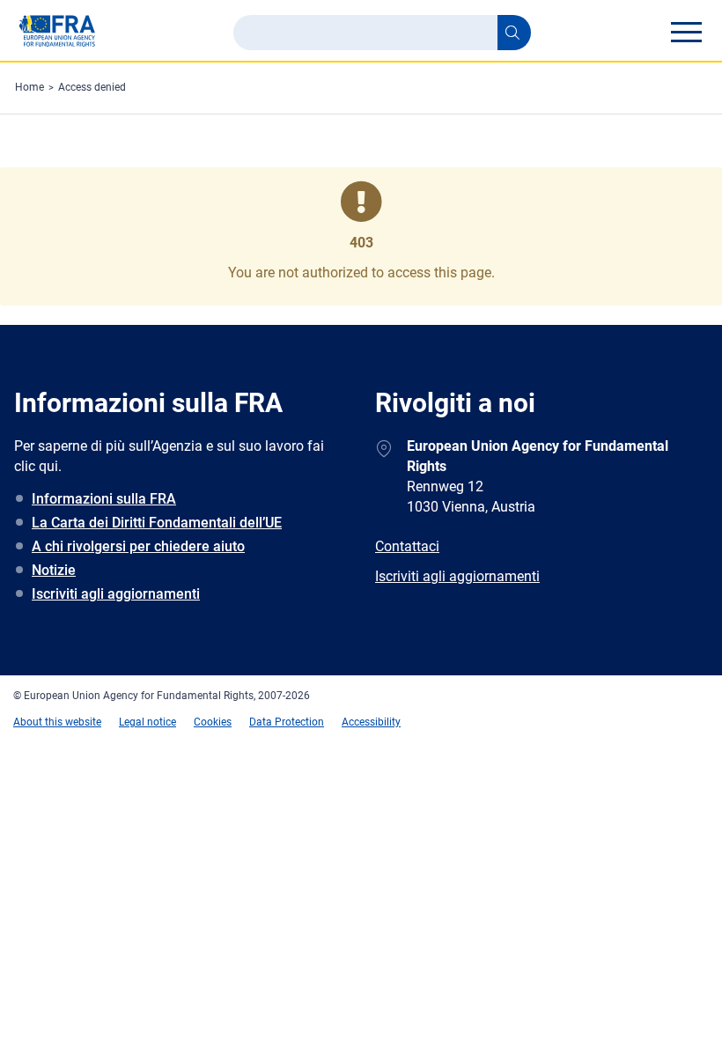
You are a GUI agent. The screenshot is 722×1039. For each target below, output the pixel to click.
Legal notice (147, 722)
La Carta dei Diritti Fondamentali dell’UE (157, 522)
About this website (57, 722)
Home (29, 87)
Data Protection (286, 722)
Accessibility (371, 722)
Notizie (54, 570)
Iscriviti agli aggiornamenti (116, 594)
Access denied (92, 87)
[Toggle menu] (685, 31)
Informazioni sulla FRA (104, 498)
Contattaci (407, 546)
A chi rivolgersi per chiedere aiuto (138, 546)
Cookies (213, 722)
